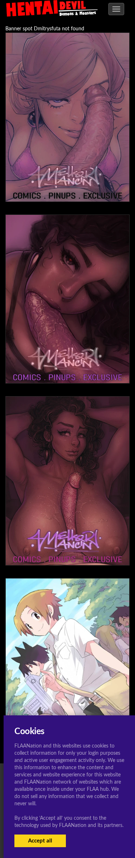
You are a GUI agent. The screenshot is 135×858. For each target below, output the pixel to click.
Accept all (40, 841)
